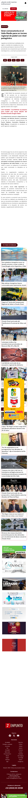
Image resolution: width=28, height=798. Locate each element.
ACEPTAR (13, 8)
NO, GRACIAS (5, 8)
